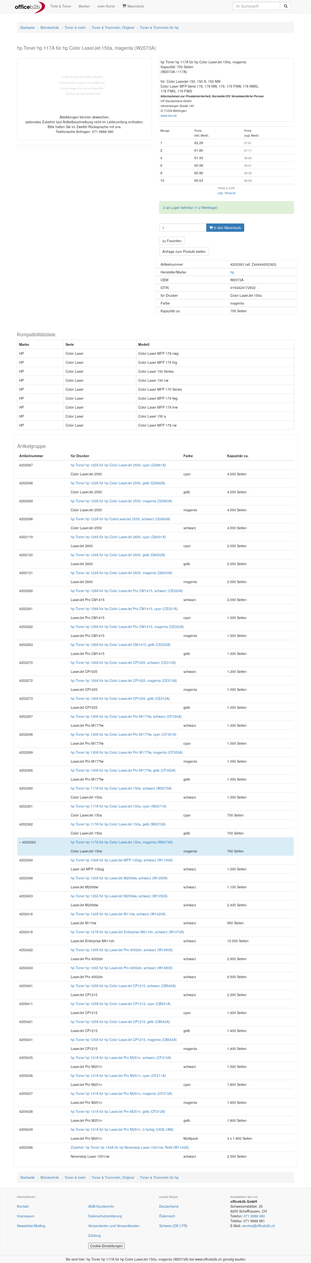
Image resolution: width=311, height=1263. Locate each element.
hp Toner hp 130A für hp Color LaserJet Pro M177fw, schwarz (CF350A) (126, 716)
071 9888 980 (254, 1215)
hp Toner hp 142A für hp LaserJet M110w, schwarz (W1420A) (118, 913)
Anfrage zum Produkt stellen (184, 251)
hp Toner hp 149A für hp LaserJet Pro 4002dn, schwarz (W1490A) (122, 949)
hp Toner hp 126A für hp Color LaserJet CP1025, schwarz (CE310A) (123, 662)
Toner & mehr (75, 27)
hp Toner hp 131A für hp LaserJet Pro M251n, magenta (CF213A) (121, 1093)
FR (183, 1225)
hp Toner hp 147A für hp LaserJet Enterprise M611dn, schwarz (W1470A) (127, 931)
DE (176, 1225)
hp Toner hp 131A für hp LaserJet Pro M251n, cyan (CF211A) (118, 1075)
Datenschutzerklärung (105, 1215)
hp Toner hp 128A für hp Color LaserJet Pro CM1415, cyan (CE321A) (124, 608)
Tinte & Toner (60, 6)
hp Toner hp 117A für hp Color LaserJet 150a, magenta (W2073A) (122, 842)
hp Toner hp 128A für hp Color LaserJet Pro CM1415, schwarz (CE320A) (127, 590)
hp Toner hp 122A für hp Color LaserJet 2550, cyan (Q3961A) (118, 464)
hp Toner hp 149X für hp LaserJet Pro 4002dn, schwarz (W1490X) (122, 967)
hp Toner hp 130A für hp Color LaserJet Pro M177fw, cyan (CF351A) (123, 734)
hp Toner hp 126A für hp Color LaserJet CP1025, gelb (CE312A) (120, 698)
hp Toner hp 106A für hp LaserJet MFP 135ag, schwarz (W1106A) (122, 860)
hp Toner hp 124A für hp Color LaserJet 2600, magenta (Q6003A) (121, 572)
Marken (84, 6)
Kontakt (23, 1206)
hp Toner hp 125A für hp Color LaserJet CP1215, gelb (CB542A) (120, 1021)
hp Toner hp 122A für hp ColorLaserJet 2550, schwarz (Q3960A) (120, 518)
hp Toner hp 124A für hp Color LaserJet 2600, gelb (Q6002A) (118, 554)
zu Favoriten (171, 240)
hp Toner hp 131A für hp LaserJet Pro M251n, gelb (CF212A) (118, 1111)
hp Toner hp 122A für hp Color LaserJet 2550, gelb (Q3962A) (118, 482)
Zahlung (94, 1235)
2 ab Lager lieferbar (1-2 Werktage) (190, 207)
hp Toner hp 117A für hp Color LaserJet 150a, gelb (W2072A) (118, 824)
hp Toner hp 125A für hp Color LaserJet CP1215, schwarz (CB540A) (123, 985)
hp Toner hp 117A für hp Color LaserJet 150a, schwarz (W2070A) (121, 788)
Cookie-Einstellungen (106, 1245)
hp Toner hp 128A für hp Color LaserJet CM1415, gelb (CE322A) (121, 644)
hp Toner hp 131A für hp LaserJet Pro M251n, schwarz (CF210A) (121, 1057)
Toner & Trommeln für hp (159, 27)
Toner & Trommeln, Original (113, 27)
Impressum (25, 1215)
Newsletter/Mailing (31, 1225)
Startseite (27, 27)
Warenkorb (135, 6)
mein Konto (106, 6)
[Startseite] (30, 6)
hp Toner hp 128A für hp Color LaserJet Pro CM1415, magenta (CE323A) (127, 626)
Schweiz (165, 1225)
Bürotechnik (50, 27)
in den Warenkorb (227, 227)
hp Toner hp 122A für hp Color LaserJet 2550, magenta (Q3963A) (121, 500)
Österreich (167, 1215)
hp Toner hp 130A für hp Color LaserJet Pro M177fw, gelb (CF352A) (123, 770)
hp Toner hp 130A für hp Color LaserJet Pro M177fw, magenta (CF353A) (127, 752)
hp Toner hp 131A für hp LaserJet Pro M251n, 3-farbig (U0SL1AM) (122, 1129)
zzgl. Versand (226, 193)
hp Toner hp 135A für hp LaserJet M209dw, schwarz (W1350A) (119, 877)
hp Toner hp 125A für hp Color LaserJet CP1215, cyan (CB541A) (121, 1003)
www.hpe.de (169, 115)
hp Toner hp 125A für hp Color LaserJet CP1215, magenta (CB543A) (124, 1039)
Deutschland (168, 1206)
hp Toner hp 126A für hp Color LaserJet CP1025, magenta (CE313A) (124, 680)
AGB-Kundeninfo (101, 1206)
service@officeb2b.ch (258, 1225)
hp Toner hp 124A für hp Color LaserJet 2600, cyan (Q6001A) (118, 536)
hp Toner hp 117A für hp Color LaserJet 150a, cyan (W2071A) (118, 806)
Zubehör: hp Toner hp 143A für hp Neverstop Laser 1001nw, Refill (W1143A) (130, 1147)
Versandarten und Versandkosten (113, 1225)
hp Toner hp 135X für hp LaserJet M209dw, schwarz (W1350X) (119, 895)
